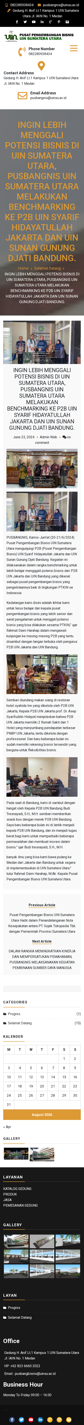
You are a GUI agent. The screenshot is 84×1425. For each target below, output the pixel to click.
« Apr (7, 1127)
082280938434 (22, 5)
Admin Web (48, 437)
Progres (14, 1014)
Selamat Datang (20, 1023)
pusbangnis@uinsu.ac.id (61, 5)
